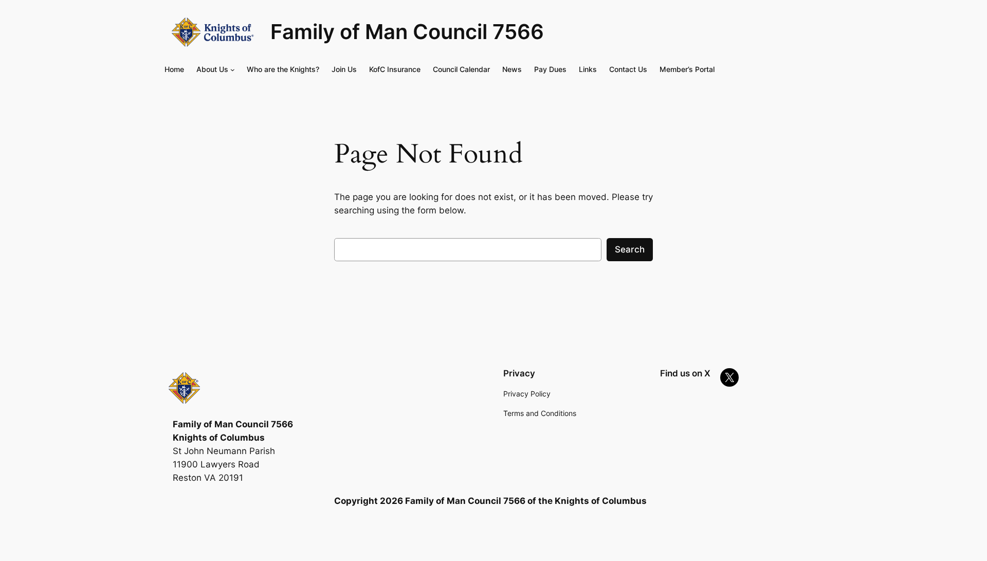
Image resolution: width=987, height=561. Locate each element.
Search (630, 249)
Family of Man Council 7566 (407, 31)
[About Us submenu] (232, 69)
